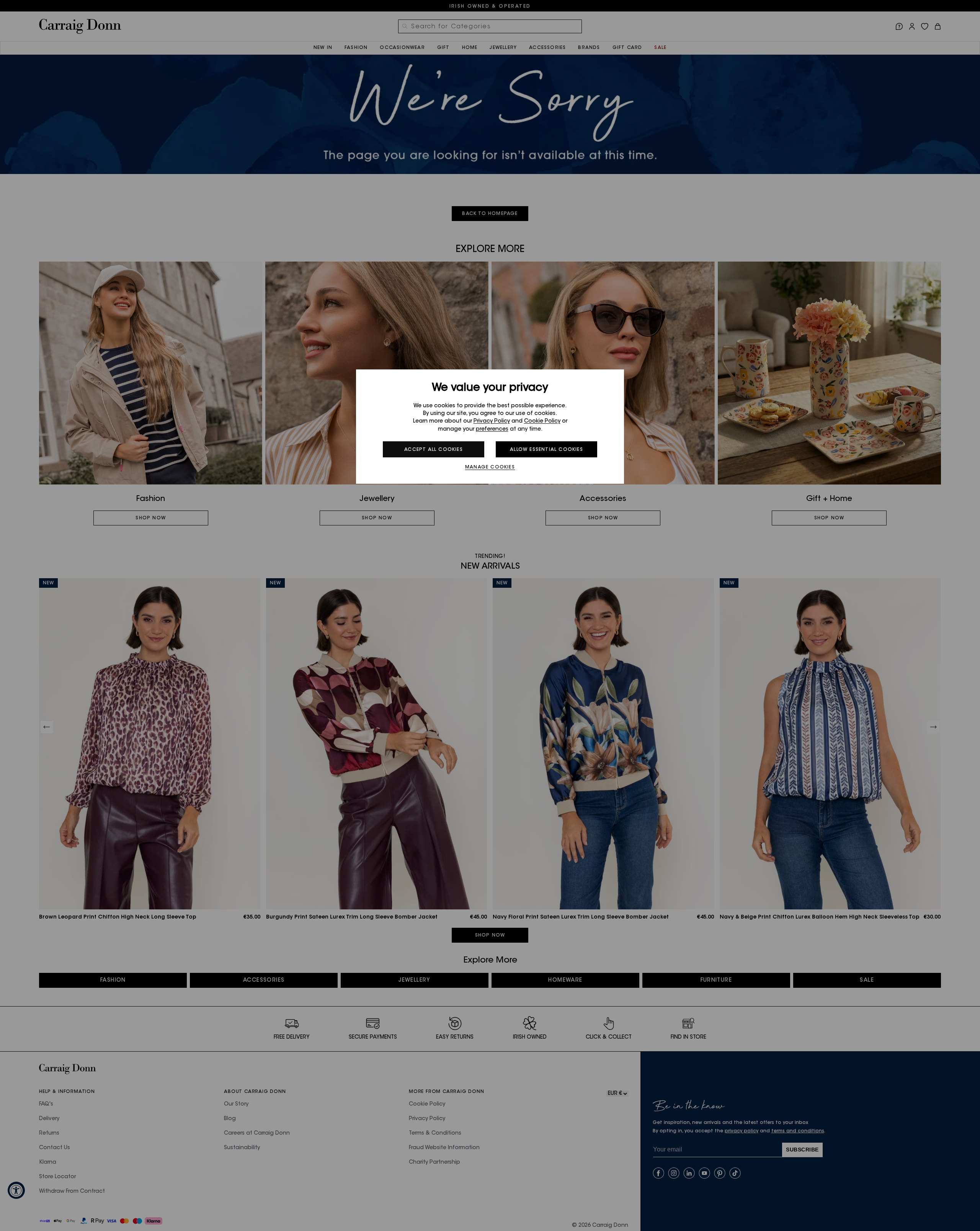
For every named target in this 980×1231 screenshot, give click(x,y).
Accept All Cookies (433, 449)
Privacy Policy (492, 421)
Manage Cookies (490, 467)
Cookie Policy (542, 421)
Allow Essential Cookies (546, 449)
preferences (492, 429)
